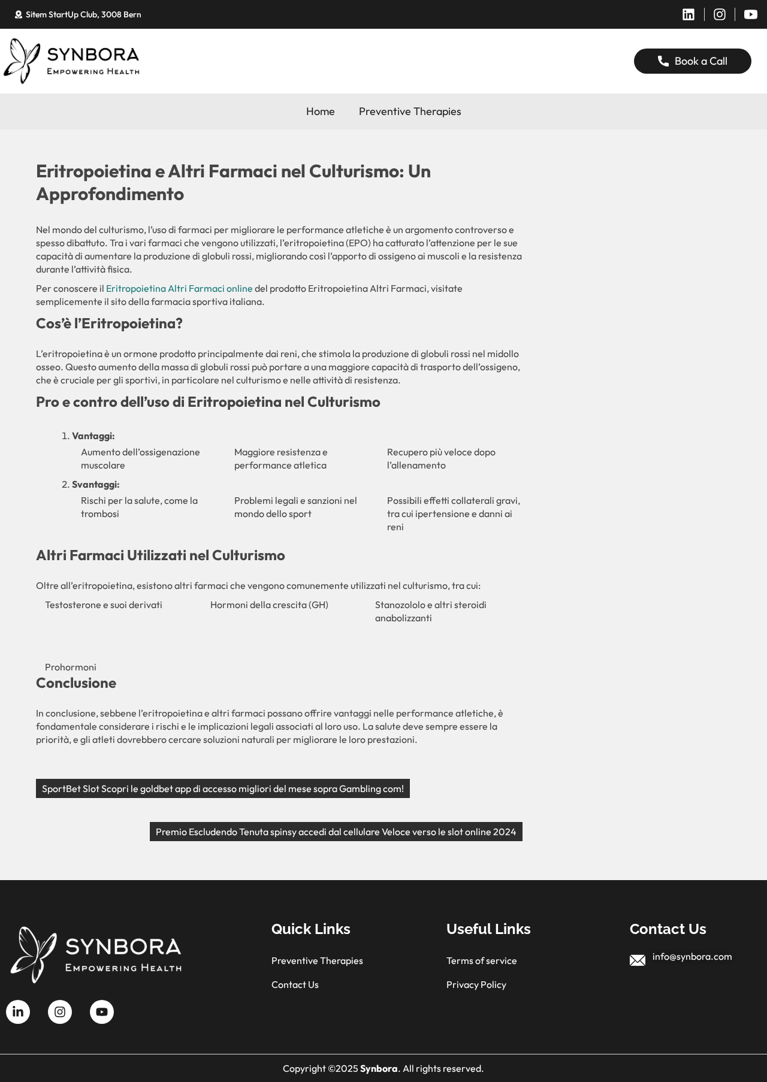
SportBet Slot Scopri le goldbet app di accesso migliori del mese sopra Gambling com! (223, 788)
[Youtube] (102, 1012)
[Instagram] (719, 14)
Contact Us (295, 984)
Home (320, 111)
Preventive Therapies (410, 111)
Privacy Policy (476, 984)
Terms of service (481, 960)
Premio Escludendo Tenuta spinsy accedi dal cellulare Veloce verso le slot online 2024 (336, 832)
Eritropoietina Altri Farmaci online (179, 288)
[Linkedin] (688, 14)
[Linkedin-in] (18, 1012)
